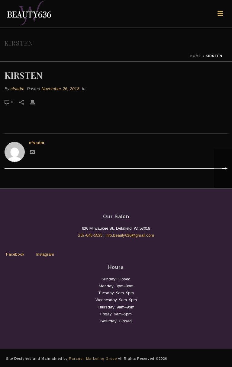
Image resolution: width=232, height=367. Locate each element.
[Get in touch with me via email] (32, 153)
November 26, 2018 (60, 88)
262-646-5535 (90, 235)
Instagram (45, 254)
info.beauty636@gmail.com (130, 235)
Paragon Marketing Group (93, 358)
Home (195, 56)
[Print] (35, 101)
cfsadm (17, 88)
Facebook (15, 254)
